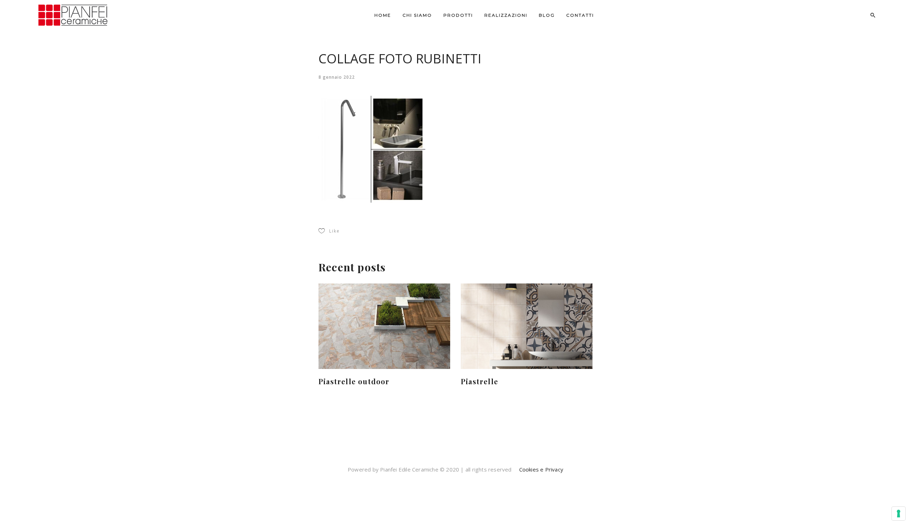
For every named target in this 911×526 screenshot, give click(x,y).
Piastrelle (479, 381)
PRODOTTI (458, 15)
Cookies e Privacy (540, 469)
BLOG (547, 15)
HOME (382, 15)
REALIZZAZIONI (505, 15)
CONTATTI (580, 15)
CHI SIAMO (417, 15)
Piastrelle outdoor (354, 381)
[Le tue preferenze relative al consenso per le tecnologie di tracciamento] (898, 513)
